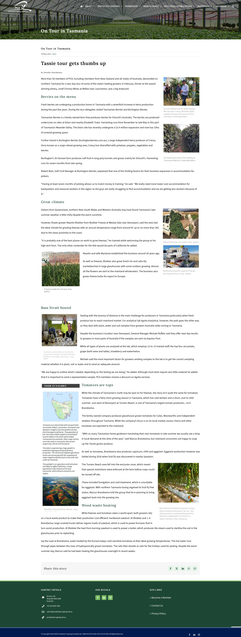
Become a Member (161, 597)
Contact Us (157, 605)
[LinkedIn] (104, 597)
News (54, 54)
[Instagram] (110, 597)
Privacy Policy (158, 613)
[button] (233, 6)
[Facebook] (97, 597)
